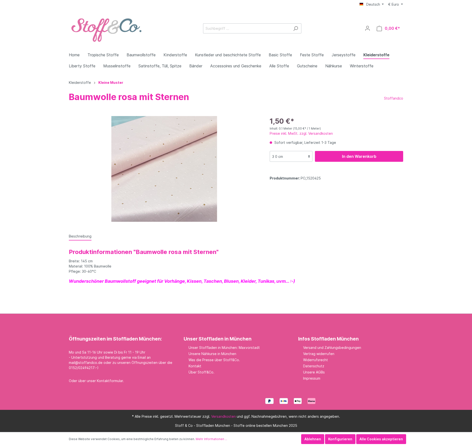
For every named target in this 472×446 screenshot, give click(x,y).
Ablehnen (312, 439)
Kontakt (195, 366)
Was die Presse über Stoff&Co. (214, 360)
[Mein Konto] (367, 28)
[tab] (80, 236)
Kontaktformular (110, 381)
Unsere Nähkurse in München (212, 354)
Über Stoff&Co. (201, 372)
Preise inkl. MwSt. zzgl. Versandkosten (301, 133)
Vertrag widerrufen (318, 354)
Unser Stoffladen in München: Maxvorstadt (224, 347)
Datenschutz (313, 366)
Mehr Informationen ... (211, 439)
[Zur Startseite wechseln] (106, 27)
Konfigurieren (340, 439)
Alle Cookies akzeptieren (381, 439)
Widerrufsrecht (315, 360)
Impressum (311, 378)
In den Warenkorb (359, 156)
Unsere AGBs (314, 372)
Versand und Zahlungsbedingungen (332, 347)
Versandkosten (223, 416)
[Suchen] (295, 28)
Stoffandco (393, 98)
